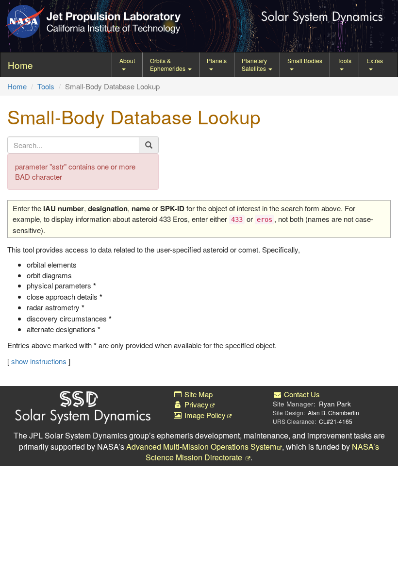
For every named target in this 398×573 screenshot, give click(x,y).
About (127, 60)
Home (17, 86)
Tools (344, 60)
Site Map (197, 394)
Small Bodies (304, 60)
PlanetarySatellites (254, 64)
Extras (374, 60)
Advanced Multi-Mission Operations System (201, 446)
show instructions (38, 361)
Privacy (195, 404)
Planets (217, 60)
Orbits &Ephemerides (168, 64)
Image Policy (204, 415)
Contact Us (301, 394)
